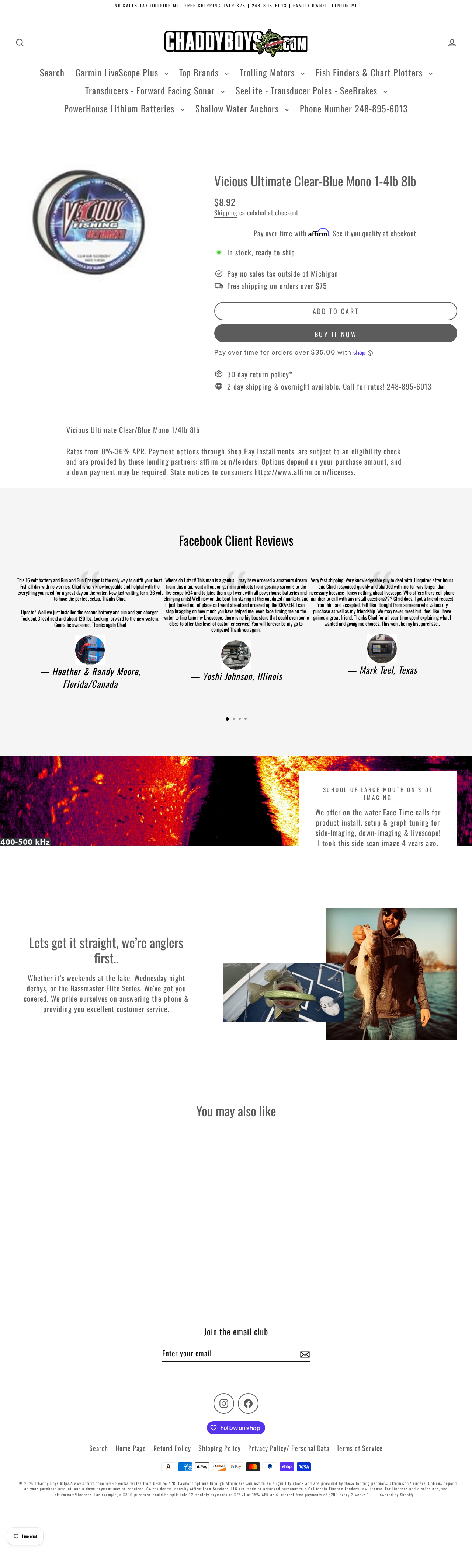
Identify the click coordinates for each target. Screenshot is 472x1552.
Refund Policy (172, 1448)
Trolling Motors (268, 72)
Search (52, 72)
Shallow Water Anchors (238, 108)
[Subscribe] (304, 1353)
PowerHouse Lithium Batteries (120, 108)
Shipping (225, 212)
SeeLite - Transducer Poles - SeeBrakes (308, 90)
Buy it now (336, 334)
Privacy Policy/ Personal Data (288, 1448)
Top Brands (200, 72)
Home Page (130, 1448)
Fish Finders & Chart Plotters (370, 72)
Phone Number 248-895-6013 (354, 108)
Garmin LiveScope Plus (118, 72)
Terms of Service (360, 1448)
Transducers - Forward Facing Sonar (151, 90)
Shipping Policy (219, 1448)
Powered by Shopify (396, 1494)
